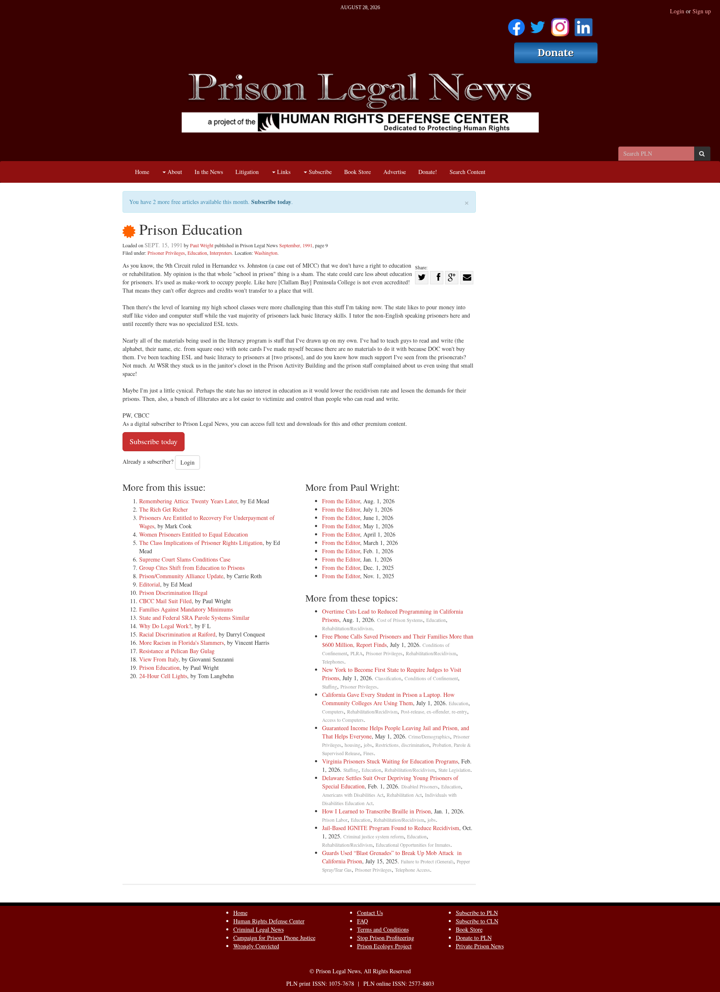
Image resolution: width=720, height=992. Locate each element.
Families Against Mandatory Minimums (186, 609)
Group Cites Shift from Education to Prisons (192, 568)
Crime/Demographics (429, 736)
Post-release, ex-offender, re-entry (434, 712)
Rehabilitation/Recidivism (347, 628)
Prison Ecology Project (384, 946)
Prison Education (159, 667)
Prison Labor (335, 820)
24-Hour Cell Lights (163, 676)
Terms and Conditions (383, 929)
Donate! (427, 172)
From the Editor (341, 501)
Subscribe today (271, 201)
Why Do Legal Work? (165, 626)
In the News (209, 172)
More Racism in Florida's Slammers (181, 642)
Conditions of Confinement (431, 678)
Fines (368, 753)
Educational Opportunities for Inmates (413, 845)
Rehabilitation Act (404, 795)
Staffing (329, 687)
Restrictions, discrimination (402, 745)
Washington (266, 252)
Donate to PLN (474, 938)
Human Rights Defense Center (269, 921)
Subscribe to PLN (477, 913)
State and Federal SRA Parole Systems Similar (194, 618)
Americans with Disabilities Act (352, 795)
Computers (333, 712)
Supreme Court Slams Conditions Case (184, 559)
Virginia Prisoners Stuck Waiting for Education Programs (390, 761)
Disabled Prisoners (419, 786)
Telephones (333, 662)
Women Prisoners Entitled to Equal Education (193, 534)
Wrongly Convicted (256, 946)
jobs (368, 745)
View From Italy (158, 659)
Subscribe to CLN (477, 921)
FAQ (362, 921)
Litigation (247, 172)
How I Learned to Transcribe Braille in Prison (376, 811)
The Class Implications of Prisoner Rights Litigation (200, 543)
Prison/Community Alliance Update (181, 576)
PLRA (356, 653)
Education (197, 252)
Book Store (357, 172)
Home (142, 172)
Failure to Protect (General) (427, 861)
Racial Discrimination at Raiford (177, 634)
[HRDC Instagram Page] (560, 24)
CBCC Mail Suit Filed (165, 601)
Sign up (701, 11)
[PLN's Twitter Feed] (537, 24)
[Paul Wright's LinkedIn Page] (583, 24)
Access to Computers (343, 720)
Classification (388, 678)
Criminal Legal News (258, 929)
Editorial (149, 584)
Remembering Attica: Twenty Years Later (188, 501)
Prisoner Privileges (166, 252)
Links (282, 172)
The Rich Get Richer (163, 509)
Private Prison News (480, 946)
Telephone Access (412, 870)
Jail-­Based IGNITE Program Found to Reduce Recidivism (390, 828)
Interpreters (221, 252)
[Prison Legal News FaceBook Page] (516, 24)
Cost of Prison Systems (400, 620)
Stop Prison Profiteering (385, 938)
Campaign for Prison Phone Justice (274, 938)
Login (677, 11)
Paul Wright (201, 245)
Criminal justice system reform (373, 836)
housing (352, 745)
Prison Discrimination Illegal (173, 593)
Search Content (467, 172)
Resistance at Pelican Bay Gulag (177, 651)
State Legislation (454, 770)
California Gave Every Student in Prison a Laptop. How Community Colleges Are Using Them (388, 699)
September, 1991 (295, 245)
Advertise (394, 172)
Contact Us (370, 913)
